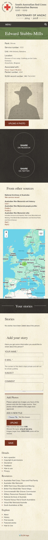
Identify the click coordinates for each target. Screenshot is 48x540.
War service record (12, 197)
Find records (9, 520)
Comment (10, 381)
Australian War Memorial (13, 483)
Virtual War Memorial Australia (15, 502)
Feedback (8, 465)
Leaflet (30, 298)
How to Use (8, 525)
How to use (8, 468)
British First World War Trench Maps (17, 488)
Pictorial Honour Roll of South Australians (19, 499)
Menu (8, 24)
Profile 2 (8, 210)
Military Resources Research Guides (18, 494)
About (6, 514)
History (6, 517)
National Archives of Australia (15, 497)
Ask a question (9, 457)
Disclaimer (8, 463)
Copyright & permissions (13, 460)
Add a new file (14, 412)
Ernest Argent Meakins (13, 70)
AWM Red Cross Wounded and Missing (19, 486)
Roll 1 (7, 222)
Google (42, 298)
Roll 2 (7, 224)
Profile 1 (8, 208)
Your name (11, 351)
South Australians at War (13, 505)
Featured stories (10, 523)
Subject (9, 372)
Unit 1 (7, 203)
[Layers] (41, 233)
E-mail (9, 359)
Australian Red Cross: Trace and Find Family (21, 480)
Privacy (7, 471)
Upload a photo (16, 123)
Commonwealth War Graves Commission (20, 491)
